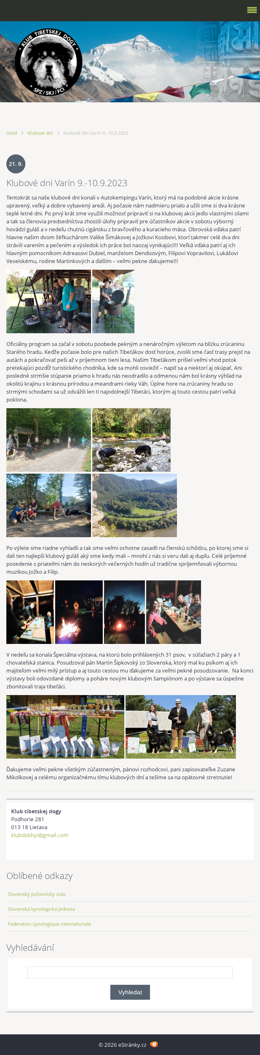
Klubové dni (40, 133)
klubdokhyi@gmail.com (39, 835)
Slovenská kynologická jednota (41, 909)
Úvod (11, 133)
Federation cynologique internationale (49, 924)
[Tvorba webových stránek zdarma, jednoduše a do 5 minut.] (154, 1044)
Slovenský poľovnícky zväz (37, 894)
